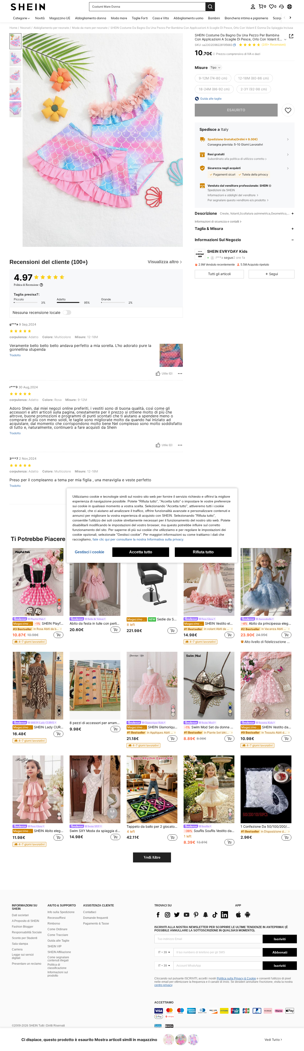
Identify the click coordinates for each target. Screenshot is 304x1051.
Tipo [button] (213, 67)
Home (13, 27)
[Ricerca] (210, 6)
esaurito (236, 110)
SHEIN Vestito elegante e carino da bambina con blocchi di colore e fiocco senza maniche (209, 623)
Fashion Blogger (22, 926)
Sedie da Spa (152, 619)
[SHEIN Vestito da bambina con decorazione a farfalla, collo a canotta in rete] (266, 686)
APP (238, 905)
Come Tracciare (58, 935)
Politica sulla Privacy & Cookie (236, 978)
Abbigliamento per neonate (51, 27)
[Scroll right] (290, 18)
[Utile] (158, 373)
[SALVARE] (288, 110)
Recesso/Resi (57, 918)
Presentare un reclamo (26, 963)
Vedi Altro (152, 857)
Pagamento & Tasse (96, 923)
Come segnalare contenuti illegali (58, 959)
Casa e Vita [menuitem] (160, 18)
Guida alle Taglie (58, 940)
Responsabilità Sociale (27, 932)
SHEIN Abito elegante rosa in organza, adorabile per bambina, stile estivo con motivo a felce (38, 831)
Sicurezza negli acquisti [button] (224, 168)
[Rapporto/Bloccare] (180, 373)
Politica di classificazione (57, 966)
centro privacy (163, 985)
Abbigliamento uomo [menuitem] (188, 18)
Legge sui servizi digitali (23, 956)
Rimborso (54, 923)
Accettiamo (163, 1002)
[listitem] (38, 596)
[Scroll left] (284, 18)
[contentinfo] (225, 1013)
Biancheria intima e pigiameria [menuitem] (246, 18)
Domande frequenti (95, 918)
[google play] (247, 917)
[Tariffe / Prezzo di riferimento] (214, 54)
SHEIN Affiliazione (59, 952)
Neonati (25, 27)
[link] (262, 6)
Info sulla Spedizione (61, 912)
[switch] (67, 312)
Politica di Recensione (26, 285)
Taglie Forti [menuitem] (140, 18)
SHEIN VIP (55, 946)
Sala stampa (20, 943)
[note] (29, 641)
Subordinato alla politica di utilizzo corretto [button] (236, 159)
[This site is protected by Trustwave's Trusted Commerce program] (158, 1025)
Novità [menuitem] (40, 18)
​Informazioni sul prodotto (58, 974)
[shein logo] (28, 6)
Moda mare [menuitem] (119, 18)
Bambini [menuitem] (214, 18)
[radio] (213, 78)
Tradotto (15, 355)
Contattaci (89, 912)
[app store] (238, 917)
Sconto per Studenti (24, 938)
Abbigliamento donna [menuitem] (90, 18)
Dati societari (20, 915)
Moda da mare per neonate (90, 27)
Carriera (17, 949)
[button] (281, 7)
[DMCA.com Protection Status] (169, 1025)
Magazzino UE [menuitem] (59, 18)
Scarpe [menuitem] (278, 18)
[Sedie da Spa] (152, 582)
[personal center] (253, 7)
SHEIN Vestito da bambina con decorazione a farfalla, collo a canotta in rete (266, 727)
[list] (192, 914)
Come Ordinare (57, 929)
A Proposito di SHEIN (25, 921)
